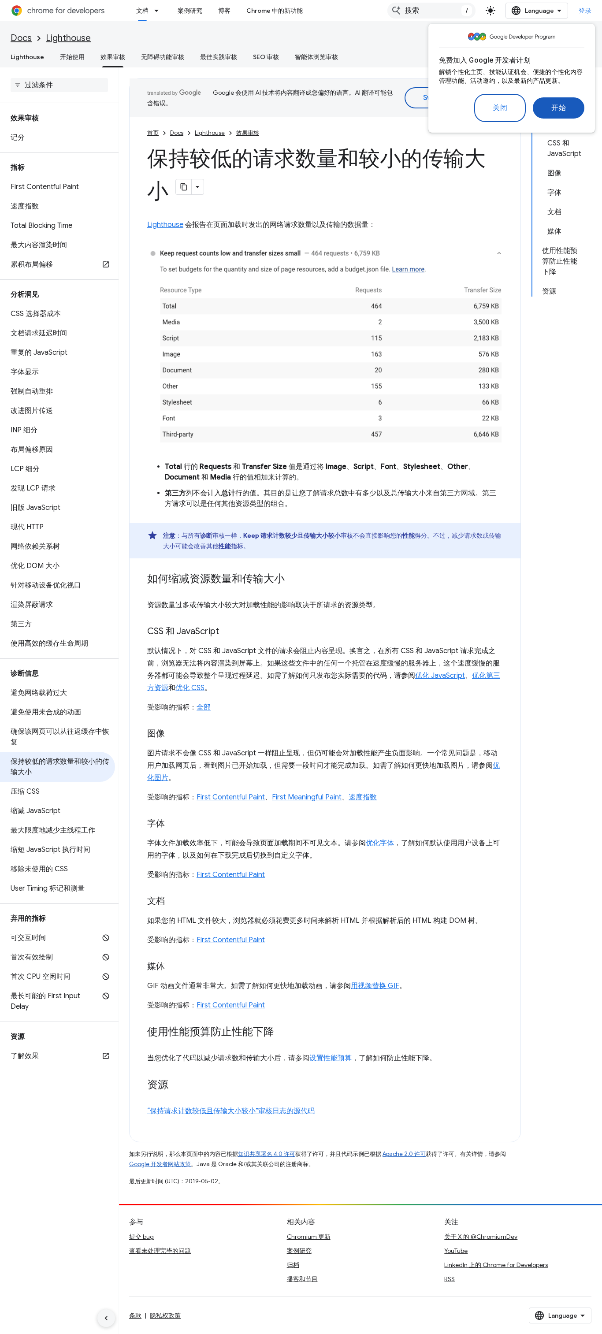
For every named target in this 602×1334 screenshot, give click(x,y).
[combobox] (431, 11)
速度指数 (363, 797)
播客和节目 (302, 1279)
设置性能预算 (330, 1058)
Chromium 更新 (309, 1237)
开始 (558, 108)
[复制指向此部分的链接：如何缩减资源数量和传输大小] (293, 579)
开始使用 (72, 57)
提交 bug (141, 1237)
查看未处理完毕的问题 (160, 1251)
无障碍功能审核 (162, 57)
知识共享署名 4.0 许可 (266, 1154)
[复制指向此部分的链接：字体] (173, 824)
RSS (449, 1279)
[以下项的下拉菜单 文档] (159, 10)
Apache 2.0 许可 (404, 1154)
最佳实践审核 (218, 57)
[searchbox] (59, 85)
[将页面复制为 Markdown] (184, 186)
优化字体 (380, 843)
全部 (204, 707)
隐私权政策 (165, 1315)
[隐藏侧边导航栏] (106, 1318)
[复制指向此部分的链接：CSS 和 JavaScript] (228, 632)
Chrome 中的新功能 (274, 11)
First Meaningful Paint (307, 797)
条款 (135, 1315)
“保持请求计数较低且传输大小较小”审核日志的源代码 (231, 1111)
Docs (21, 38)
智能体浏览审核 (316, 57)
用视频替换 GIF (375, 985)
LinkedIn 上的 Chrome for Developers (496, 1265)
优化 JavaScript (440, 675)
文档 (142, 11)
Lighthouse (68, 38)
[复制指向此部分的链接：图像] (173, 734)
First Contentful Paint (231, 797)
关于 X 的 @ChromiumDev (480, 1237)
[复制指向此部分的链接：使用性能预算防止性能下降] (283, 1032)
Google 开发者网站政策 (160, 1164)
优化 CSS (189, 688)
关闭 (500, 108)
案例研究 (190, 11)
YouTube (456, 1251)
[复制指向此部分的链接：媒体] (173, 967)
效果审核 (112, 57)
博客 (224, 11)
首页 (153, 133)
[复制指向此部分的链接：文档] (173, 901)
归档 (293, 1265)
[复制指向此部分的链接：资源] (177, 1085)
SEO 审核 (266, 57)
